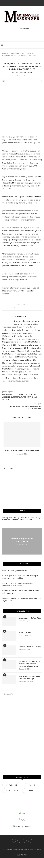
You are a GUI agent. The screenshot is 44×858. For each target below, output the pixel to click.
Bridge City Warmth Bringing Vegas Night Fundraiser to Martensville (17, 584)
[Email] (26, 3)
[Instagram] (23, 3)
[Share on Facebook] (22, 307)
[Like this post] (17, 307)
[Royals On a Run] (9, 636)
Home (4, 53)
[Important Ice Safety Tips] (9, 621)
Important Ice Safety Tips (30, 618)
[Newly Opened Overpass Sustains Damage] (9, 679)
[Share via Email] (29, 307)
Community (22, 60)
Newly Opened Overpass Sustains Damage (29, 677)
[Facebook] (17, 3)
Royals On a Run (26, 632)
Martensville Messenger (15, 849)
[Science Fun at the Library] (9, 650)
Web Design (28, 849)
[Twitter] (20, 3)
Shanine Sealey (26, 72)
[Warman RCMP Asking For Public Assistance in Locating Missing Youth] (9, 664)
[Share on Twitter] (24, 307)
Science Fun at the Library (30, 646)
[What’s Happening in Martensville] (22, 434)
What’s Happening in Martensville (22, 450)
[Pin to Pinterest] (27, 307)
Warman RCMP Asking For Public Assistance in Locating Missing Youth (30, 663)
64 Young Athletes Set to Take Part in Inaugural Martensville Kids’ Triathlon (20, 577)
